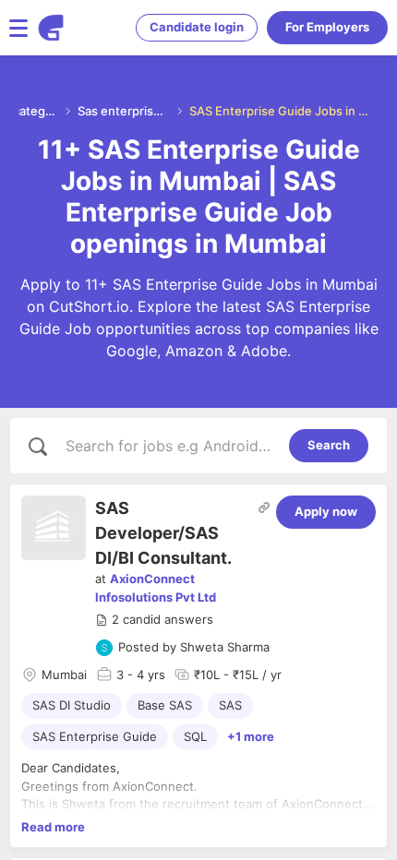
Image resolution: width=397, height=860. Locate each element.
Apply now (326, 511)
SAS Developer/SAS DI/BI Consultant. (163, 532)
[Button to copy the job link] (264, 507)
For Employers (327, 26)
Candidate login (197, 26)
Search (328, 444)
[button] (154, 620)
